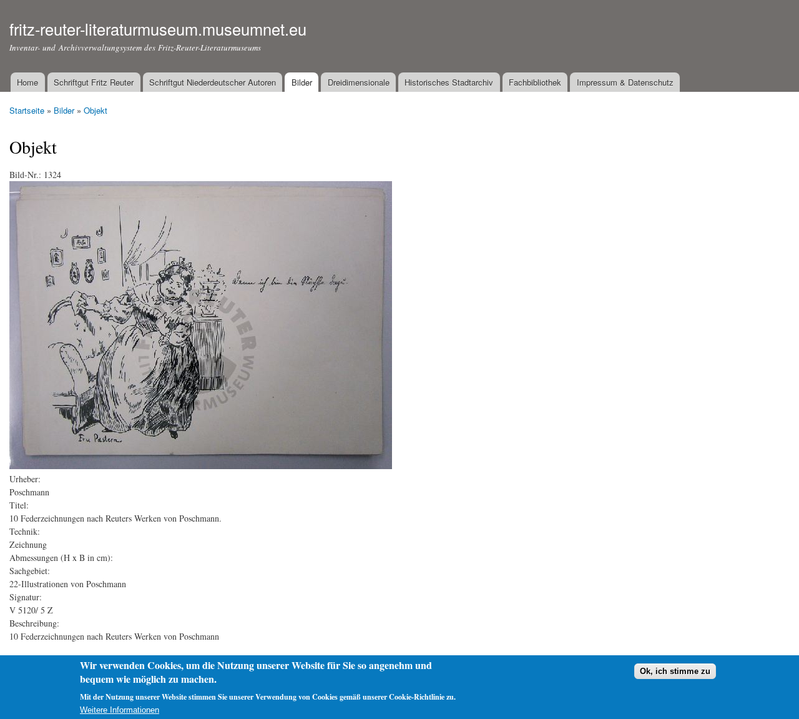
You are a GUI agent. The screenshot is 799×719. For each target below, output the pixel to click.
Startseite (26, 110)
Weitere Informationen (119, 710)
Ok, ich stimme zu (675, 672)
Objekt (95, 110)
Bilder (302, 82)
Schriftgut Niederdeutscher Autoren (212, 82)
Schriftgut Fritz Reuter (94, 82)
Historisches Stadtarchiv (448, 82)
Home (27, 82)
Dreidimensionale (359, 82)
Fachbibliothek (535, 82)
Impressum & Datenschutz (625, 82)
